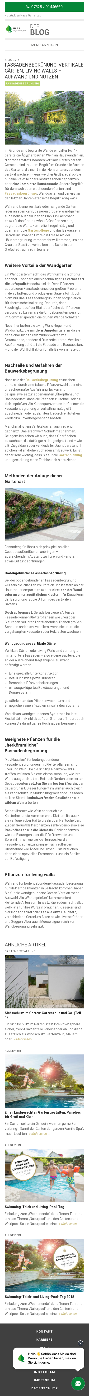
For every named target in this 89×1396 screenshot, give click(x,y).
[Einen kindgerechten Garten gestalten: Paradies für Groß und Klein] (44, 1081)
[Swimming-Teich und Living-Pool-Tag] (44, 1175)
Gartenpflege (38, 230)
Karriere (44, 1339)
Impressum (44, 1380)
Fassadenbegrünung (22, 83)
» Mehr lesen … (24, 1039)
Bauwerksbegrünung (42, 380)
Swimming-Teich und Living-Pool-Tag (34, 1207)
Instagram (44, 1372)
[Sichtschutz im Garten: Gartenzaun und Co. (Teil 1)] (44, 981)
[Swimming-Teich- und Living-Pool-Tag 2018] (44, 1265)
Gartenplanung (70, 455)
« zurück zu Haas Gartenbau (23, 15)
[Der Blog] (16, 29)
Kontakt (44, 1331)
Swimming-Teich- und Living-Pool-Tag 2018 (39, 1297)
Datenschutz (44, 1388)
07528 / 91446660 (47, 7)
